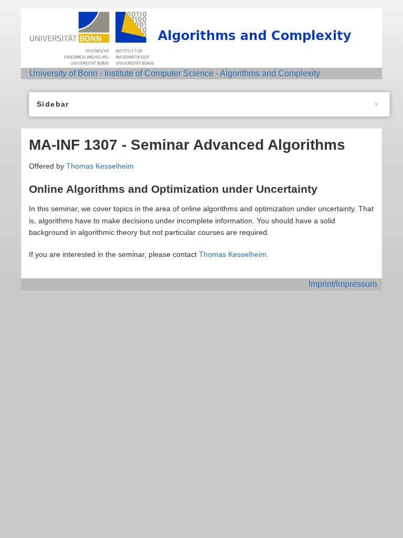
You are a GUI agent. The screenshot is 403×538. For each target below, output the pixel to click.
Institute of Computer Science (159, 73)
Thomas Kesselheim (100, 166)
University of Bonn (63, 73)
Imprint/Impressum (343, 284)
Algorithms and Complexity (270, 73)
